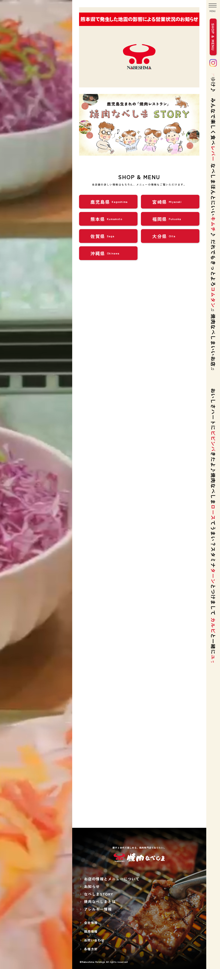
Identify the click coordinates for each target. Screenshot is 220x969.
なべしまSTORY (98, 894)
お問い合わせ (94, 940)
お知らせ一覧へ (138, 564)
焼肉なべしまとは (100, 901)
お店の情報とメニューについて (112, 878)
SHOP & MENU (213, 37)
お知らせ (92, 886)
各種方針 (91, 949)
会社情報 (91, 922)
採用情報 (91, 931)
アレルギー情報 (98, 909)
